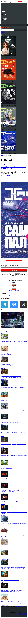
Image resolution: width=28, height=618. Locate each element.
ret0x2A (2, 412)
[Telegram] (4, 304)
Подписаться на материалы (14, 24)
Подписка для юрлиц (14, 295)
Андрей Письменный (5, 559)
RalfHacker (3, 482)
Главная (3, 155)
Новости (3, 164)
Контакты (25, 616)
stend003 (2, 356)
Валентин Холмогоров (5, 548)
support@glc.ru (19, 606)
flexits (2, 470)
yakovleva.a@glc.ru (18, 607)
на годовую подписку (17, 2)
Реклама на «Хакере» (23, 615)
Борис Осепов (3, 391)
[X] (23, 304)
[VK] (14, 304)
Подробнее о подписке (14, 290)
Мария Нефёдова (4, 527)
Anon (2, 344)
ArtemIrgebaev (3, 379)
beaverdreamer (3, 459)
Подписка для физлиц (23, 613)
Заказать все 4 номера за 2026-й (14, 260)
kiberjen (2, 333)
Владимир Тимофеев (5, 605)
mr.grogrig (3, 368)
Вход (26, 2)
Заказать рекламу (5, 295)
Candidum (3, 538)
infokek (2, 424)
